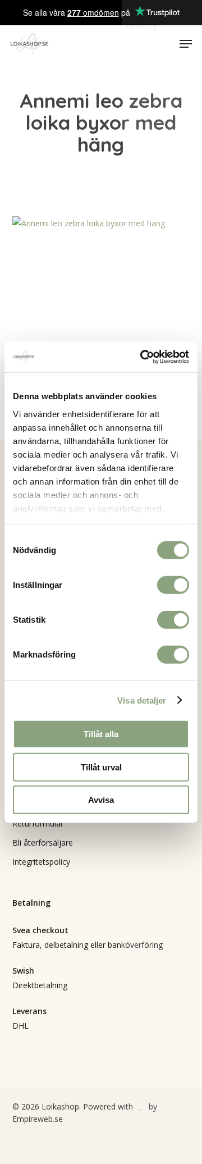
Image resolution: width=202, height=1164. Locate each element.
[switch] (173, 585)
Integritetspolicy (41, 861)
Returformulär (37, 823)
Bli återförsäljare (42, 842)
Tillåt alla (101, 734)
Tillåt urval (101, 767)
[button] (186, 43)
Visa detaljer (141, 700)
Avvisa (101, 800)
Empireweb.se (37, 1118)
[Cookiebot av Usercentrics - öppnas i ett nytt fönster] (142, 356)
